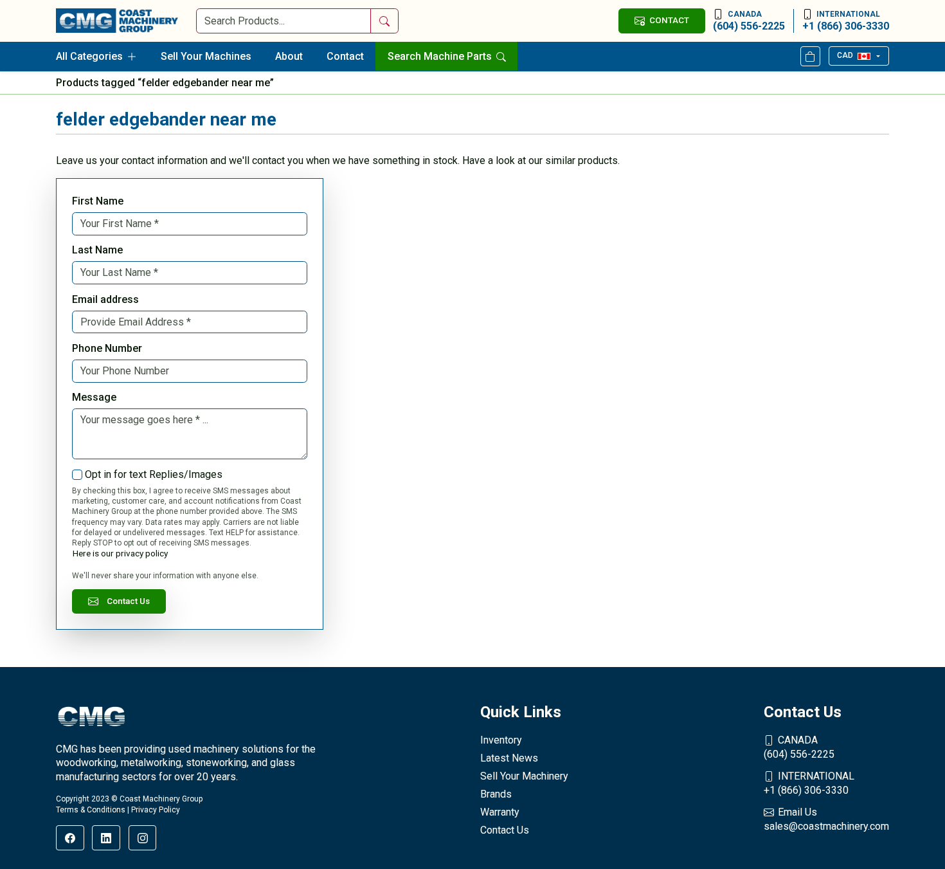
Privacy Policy (155, 809)
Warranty (499, 812)
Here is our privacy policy (120, 553)
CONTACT (669, 20)
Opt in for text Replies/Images (153, 474)
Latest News (509, 758)
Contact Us (128, 601)
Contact (345, 56)
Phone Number (107, 348)
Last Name (97, 250)
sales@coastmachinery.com (826, 819)
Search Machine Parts (441, 56)
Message (94, 397)
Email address (105, 299)
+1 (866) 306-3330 (845, 21)
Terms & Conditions (90, 809)
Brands (496, 794)
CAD (845, 55)
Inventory (501, 740)
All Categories (89, 56)
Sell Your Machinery (524, 776)
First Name (97, 201)
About (289, 56)
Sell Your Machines (206, 56)
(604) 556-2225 (749, 21)
